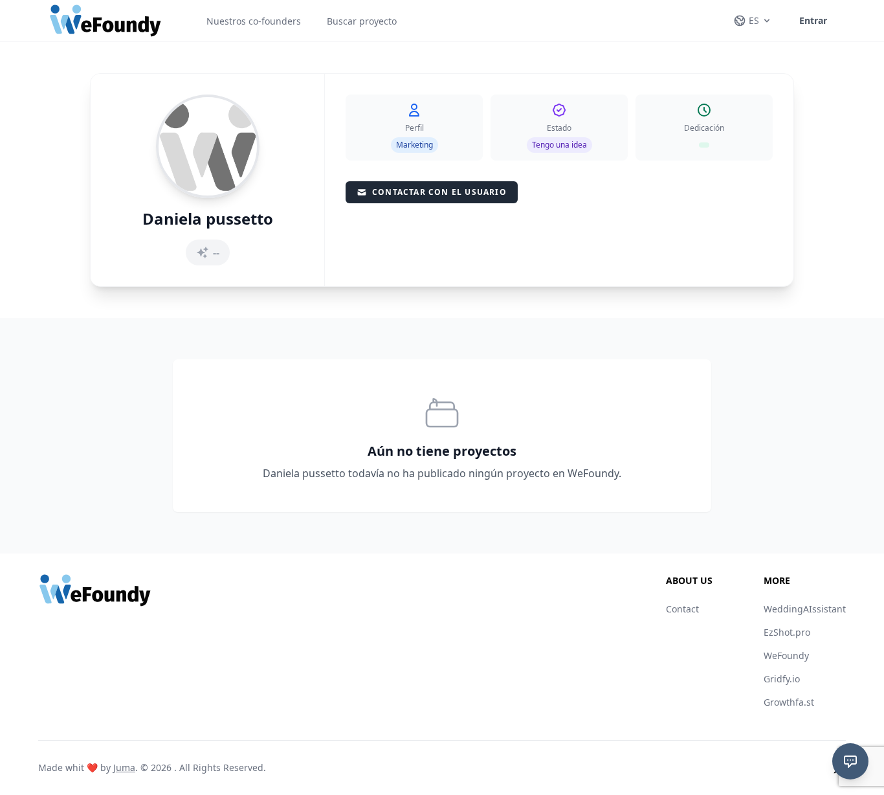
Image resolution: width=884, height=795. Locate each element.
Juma (124, 767)
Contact (682, 609)
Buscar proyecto (362, 21)
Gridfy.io (782, 679)
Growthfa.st (789, 702)
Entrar (813, 20)
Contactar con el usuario (439, 191)
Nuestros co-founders (253, 21)
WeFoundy (786, 655)
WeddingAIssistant (805, 609)
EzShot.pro (787, 632)
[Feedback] (850, 761)
